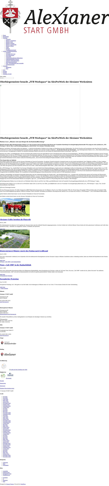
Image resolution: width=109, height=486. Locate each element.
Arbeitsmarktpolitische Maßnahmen (14, 58)
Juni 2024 (5, 415)
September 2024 (7, 414)
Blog (7, 68)
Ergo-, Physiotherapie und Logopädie (15, 63)
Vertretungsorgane (10, 64)
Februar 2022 (6, 440)
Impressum (2, 385)
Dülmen (8, 48)
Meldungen (8, 67)
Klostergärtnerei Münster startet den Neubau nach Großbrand (24, 251)
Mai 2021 (5, 451)
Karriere (5, 71)
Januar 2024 (6, 419)
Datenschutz (3, 383)
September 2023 (7, 422)
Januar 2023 (6, 428)
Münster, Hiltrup (10, 46)
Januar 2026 (6, 402)
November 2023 (7, 420)
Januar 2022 (6, 442)
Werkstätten (5, 465)
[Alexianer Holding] (8, 358)
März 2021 (5, 452)
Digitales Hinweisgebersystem (7, 388)
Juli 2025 (5, 408)
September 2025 (7, 406)
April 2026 (5, 399)
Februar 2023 (6, 427)
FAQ (4, 70)
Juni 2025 (5, 410)
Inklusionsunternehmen (11, 62)
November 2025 (7, 403)
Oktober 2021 (6, 446)
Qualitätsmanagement (11, 50)
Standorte (5, 38)
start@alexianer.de (4, 302)
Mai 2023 (5, 424)
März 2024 (5, 418)
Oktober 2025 (6, 404)
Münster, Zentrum (10, 43)
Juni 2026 (5, 398)
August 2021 (6, 448)
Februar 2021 (6, 454)
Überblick (8, 39)
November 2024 (7, 412)
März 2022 (5, 439)
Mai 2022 (5, 438)
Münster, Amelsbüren (11, 40)
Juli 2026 (5, 396)
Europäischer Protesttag (9, 279)
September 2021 (7, 447)
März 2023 (5, 426)
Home (4, 35)
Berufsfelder (6, 36)
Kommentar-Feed (7, 473)
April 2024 (5, 416)
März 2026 (5, 400)
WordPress (23, 484)
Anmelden (5, 471)
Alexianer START (7, 74)
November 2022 (7, 430)
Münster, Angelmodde (11, 44)
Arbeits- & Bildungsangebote (10, 51)
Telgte (7, 47)
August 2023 (6, 423)
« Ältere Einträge (4, 288)
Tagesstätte (8, 56)
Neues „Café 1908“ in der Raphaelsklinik (15, 265)
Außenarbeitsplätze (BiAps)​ (12, 59)
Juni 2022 (5, 436)
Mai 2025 (5, 411)
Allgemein (5, 462)
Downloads (8, 378)
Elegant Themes (10, 484)
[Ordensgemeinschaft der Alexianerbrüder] (8, 346)
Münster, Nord (9, 42)
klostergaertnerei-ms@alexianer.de (8, 314)
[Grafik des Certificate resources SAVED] (10, 375)
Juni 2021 (5, 450)
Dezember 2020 (6, 455)
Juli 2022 (5, 435)
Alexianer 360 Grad (10, 54)
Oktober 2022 (6, 431)
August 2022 (6, 434)
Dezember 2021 (6, 443)
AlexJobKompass (10, 55)
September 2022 (7, 432)
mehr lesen (2, 229)
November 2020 (7, 456)
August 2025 (6, 407)
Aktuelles (5, 66)
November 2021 (7, 444)
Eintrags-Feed (6, 472)
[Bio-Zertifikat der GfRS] (18, 369)
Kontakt (5, 72)
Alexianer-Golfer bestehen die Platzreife (15, 219)
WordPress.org (6, 475)
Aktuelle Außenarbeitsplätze (12, 60)
